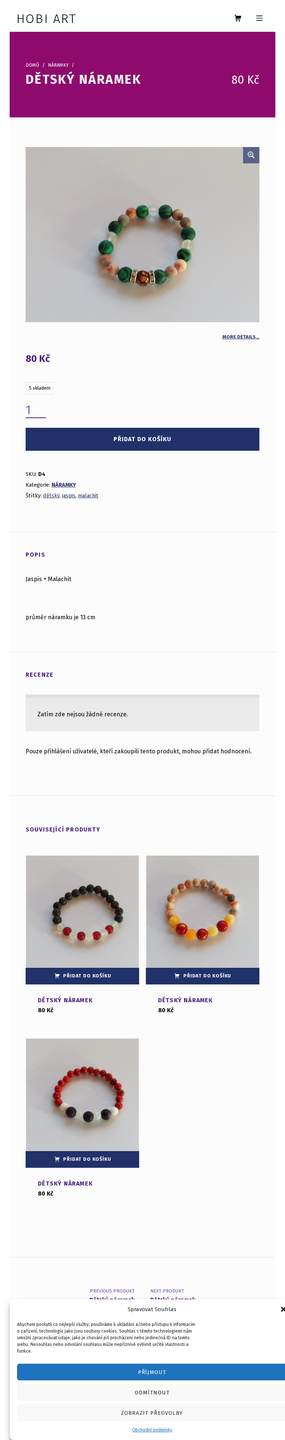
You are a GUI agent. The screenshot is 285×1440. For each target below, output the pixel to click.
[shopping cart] (238, 18)
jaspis (68, 495)
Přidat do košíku (142, 439)
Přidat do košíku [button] (87, 976)
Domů (32, 65)
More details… (240, 337)
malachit (88, 495)
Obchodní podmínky (152, 1430)
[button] (251, 155)
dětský (51, 495)
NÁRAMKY (58, 65)
